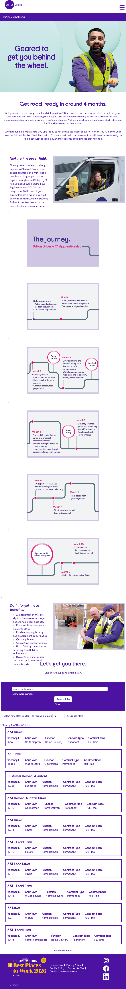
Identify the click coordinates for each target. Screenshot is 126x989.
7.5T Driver (14, 754)
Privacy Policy (73, 964)
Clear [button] (58, 704)
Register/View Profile (14, 16)
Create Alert (76, 715)
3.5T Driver (15, 732)
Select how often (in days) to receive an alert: (28, 715)
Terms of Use (56, 964)
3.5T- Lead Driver (19, 930)
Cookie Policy (57, 968)
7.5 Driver (14, 908)
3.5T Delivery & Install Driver (27, 798)
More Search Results (63, 950)
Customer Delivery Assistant (27, 776)
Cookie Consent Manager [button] (63, 971)
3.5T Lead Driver (19, 864)
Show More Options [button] (22, 693)
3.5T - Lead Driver (20, 842)
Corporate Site (76, 968)
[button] (105, 7)
